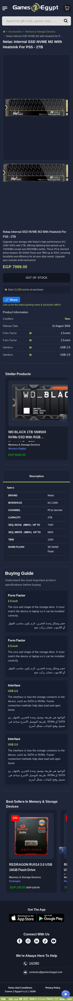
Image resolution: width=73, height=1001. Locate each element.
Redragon (14, 881)
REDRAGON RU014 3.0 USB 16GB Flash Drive (30, 867)
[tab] (36, 476)
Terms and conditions (20, 987)
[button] (9, 417)
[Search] (66, 21)
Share (14, 299)
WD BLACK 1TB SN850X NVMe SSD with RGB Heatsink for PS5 (27, 436)
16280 (34, 963)
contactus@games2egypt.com (45, 972)
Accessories (15, 31)
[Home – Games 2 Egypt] (4, 31)
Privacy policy (52, 987)
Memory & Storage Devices (40, 31)
